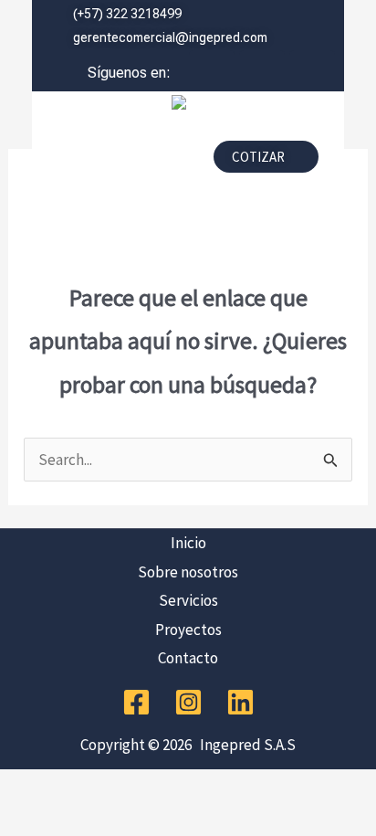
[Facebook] (136, 702)
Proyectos (188, 629)
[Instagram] (188, 702)
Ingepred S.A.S (245, 745)
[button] (116, 161)
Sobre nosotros (188, 572)
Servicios (188, 600)
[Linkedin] (240, 702)
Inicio (188, 543)
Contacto (188, 658)
